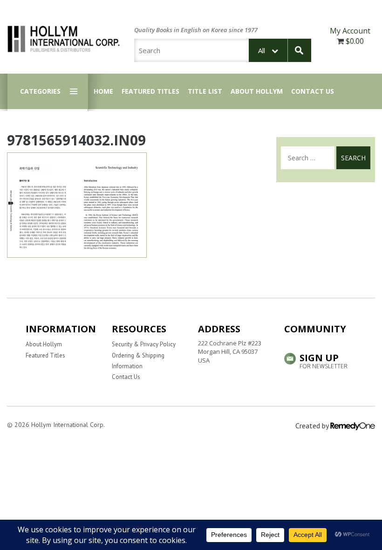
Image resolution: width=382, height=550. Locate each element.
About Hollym (257, 91)
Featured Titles (150, 91)
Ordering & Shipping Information (138, 360)
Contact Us (312, 91)
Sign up (324, 360)
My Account (350, 31)
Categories (40, 91)
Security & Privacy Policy (144, 344)
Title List (205, 91)
